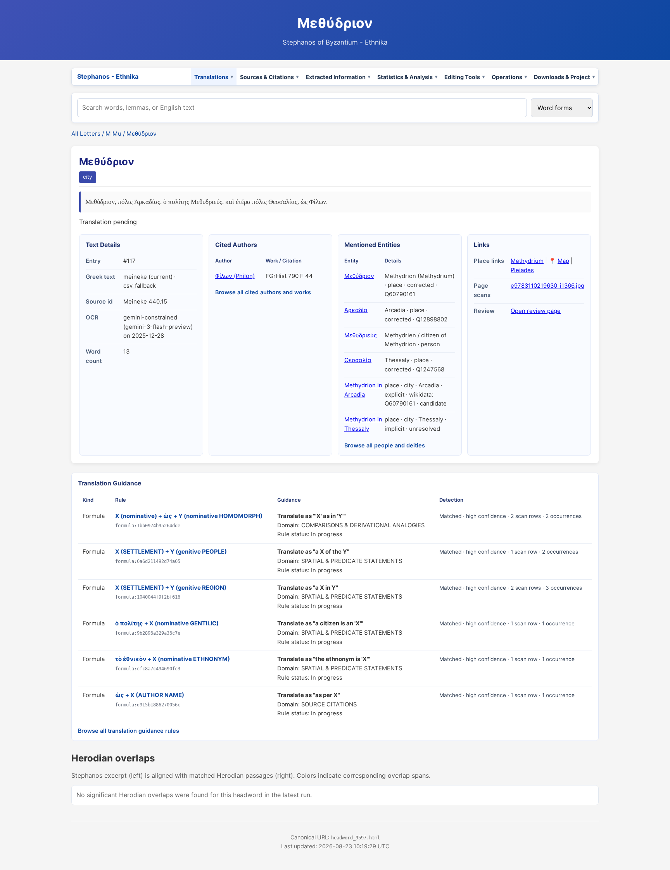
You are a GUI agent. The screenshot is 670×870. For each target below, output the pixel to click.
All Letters (85, 133)
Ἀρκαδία (356, 310)
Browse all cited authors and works (263, 292)
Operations (507, 77)
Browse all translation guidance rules (128, 730)
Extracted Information (336, 77)
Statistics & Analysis (405, 77)
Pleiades (522, 270)
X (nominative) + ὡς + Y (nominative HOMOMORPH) (188, 516)
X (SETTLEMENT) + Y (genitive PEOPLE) (171, 551)
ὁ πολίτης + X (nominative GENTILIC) (167, 623)
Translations (211, 77)
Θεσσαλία (357, 360)
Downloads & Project (562, 77)
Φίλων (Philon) (235, 276)
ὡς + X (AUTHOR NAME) (149, 695)
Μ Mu (113, 133)
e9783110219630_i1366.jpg (547, 285)
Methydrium (527, 260)
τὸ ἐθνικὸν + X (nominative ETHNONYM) (172, 659)
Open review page (536, 310)
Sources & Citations (267, 77)
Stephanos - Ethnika (107, 76)
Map (563, 260)
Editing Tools (462, 77)
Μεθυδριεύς (360, 335)
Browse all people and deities (384, 445)
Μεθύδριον (359, 276)
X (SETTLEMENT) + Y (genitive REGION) (170, 587)
